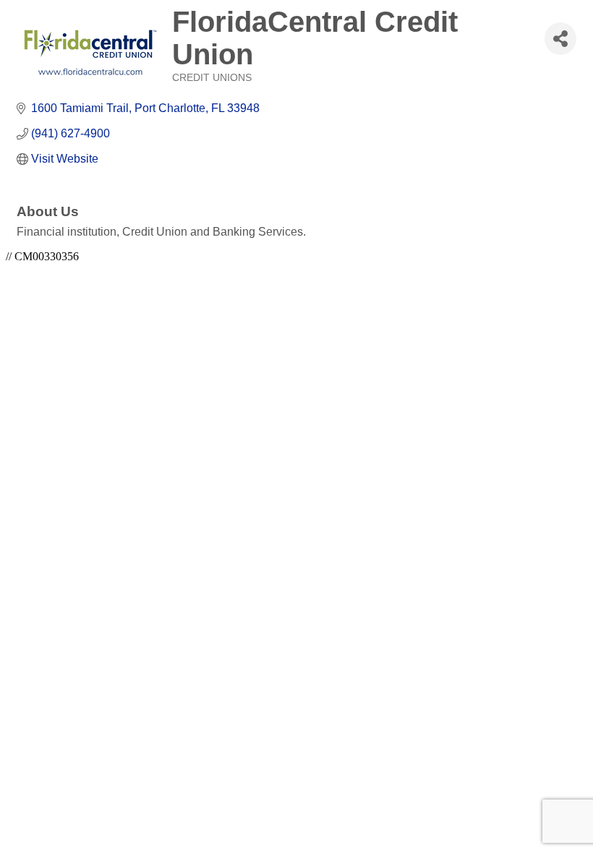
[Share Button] (560, 38)
